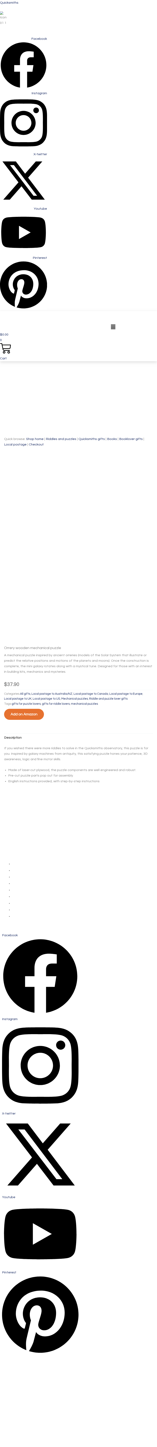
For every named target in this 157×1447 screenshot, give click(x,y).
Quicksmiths (9, 2)
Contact (9, 839)
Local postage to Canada (91, 693)
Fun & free (11, 823)
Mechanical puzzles (74, 698)
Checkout (36, 444)
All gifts (25, 693)
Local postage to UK (17, 698)
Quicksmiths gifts (91, 439)
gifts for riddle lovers (56, 703)
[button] (113, 327)
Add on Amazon (24, 714)
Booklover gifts (131, 439)
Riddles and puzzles (61, 439)
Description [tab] (13, 737)
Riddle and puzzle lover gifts (108, 698)
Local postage (15, 444)
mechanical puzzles (84, 703)
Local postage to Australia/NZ (51, 693)
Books (112, 439)
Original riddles (14, 828)
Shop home (35, 439)
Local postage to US (46, 698)
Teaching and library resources (26, 833)
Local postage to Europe (125, 693)
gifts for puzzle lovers (26, 703)
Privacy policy (13, 844)
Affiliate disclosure (17, 850)
